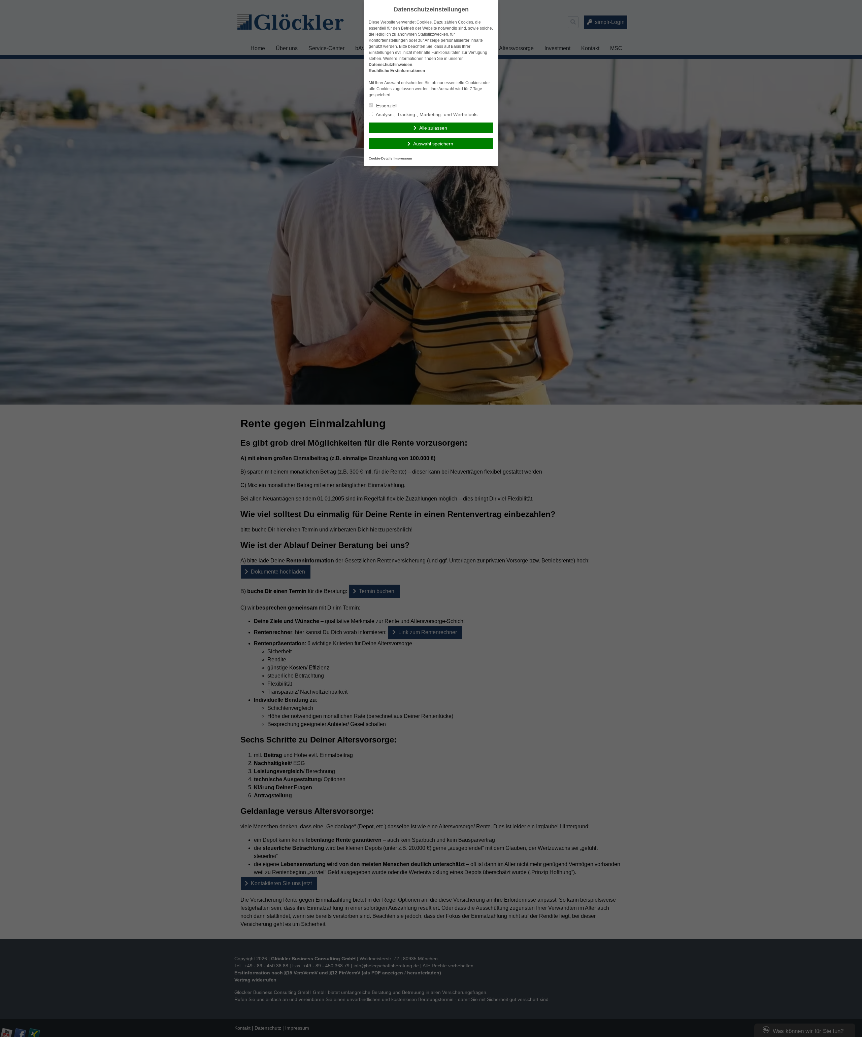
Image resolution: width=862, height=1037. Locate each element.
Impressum (403, 158)
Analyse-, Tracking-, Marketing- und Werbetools (426, 114)
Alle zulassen (433, 128)
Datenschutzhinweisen (390, 64)
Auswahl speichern (433, 143)
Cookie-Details (381, 158)
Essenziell (386, 105)
